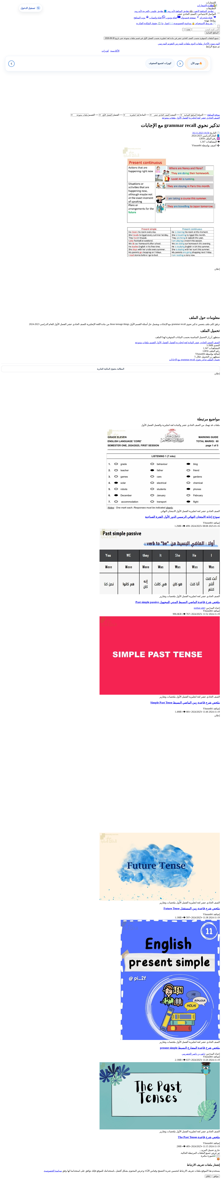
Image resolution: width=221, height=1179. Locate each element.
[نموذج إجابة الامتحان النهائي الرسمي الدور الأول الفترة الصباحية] (163, 508)
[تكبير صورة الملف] (171, 266)
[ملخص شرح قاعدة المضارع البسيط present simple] (170, 1039)
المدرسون (214, 43)
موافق (216, 1176)
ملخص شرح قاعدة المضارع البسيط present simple (190, 1047)
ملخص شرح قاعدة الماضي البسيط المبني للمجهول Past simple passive (177, 602)
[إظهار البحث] (218, 26)
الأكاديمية (114, 51)
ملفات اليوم (196, 43)
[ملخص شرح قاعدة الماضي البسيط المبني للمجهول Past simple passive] (160, 593)
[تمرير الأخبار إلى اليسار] (11, 64)
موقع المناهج (213, 115)
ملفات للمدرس (182, 43)
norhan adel (199, 608)
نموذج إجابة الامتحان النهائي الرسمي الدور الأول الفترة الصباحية (182, 516)
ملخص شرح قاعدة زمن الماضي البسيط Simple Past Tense (185, 702)
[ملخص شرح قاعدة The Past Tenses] (160, 1128)
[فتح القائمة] (218, 13)
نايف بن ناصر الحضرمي (193, 1054)
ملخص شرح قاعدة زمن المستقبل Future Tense (192, 908)
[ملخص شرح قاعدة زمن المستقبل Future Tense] (160, 899)
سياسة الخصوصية (53, 1171)
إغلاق (208, 1176)
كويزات (105, 51)
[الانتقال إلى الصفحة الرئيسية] (213, 5)
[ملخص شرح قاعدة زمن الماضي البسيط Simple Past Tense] (160, 694)
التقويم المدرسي (166, 43)
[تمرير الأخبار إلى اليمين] (180, 64)
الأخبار (205, 43)
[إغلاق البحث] (183, 29)
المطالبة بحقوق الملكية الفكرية (110, 369)
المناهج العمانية (212, 33)
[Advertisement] (129, 92)
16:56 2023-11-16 (200, 133)
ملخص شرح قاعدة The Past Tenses (199, 1137)
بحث (188, 29)
